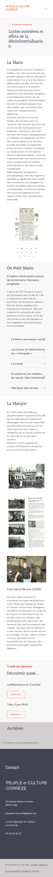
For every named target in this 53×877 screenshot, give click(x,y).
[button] (17, 248)
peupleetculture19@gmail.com (20, 813)
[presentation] (19, 229)
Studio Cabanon (39, 864)
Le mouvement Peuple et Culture (22, 871)
